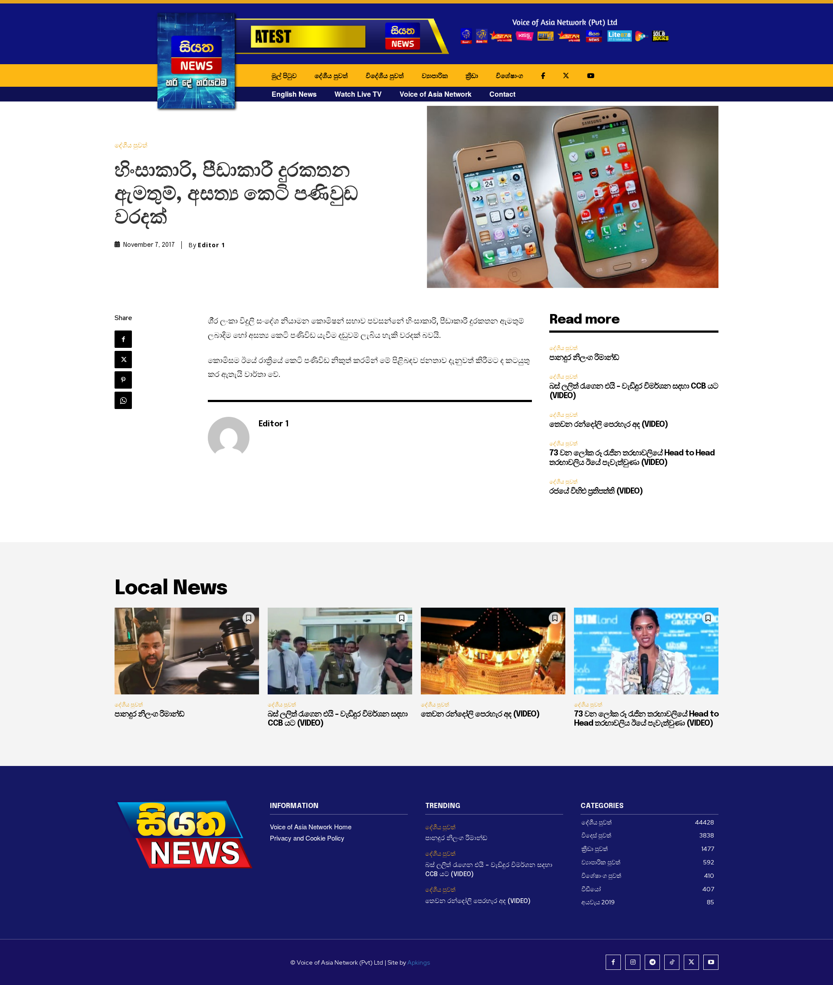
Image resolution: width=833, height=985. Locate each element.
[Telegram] (652, 962)
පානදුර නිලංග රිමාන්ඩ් (584, 358)
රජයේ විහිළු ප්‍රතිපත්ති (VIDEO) (596, 491)
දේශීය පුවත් (331, 75)
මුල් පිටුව (284, 75)
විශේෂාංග (509, 75)
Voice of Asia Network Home (310, 826)
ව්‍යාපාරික (435, 75)
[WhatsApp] (123, 400)
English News (294, 94)
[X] (123, 359)
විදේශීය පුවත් (385, 75)
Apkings (418, 962)
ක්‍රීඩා (472, 75)
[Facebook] (123, 339)
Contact (502, 94)
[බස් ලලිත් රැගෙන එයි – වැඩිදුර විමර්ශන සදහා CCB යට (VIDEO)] (340, 651)
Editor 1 (211, 245)
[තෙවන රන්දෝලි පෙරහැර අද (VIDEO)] (493, 651)
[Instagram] (632, 962)
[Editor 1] (228, 437)
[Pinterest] (123, 380)
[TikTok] (671, 962)
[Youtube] (710, 962)
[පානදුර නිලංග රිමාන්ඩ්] (187, 651)
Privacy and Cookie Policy (307, 837)
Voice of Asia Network (436, 94)
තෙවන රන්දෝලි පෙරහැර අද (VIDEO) (608, 425)
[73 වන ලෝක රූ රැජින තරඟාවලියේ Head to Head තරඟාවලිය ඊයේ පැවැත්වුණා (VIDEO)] (646, 651)
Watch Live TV (358, 94)
